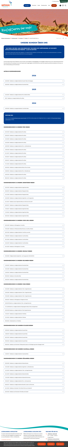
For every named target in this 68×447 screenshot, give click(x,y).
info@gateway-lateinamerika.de (53, 438)
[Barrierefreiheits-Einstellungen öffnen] (60, 5)
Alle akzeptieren (42, 444)
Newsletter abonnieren (6, 439)
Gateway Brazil (64, 1)
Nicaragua (21, 38)
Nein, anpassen (60, 444)
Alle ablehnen (51, 444)
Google (43, 61)
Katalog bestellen (56, 1)
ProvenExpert (35, 61)
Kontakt (26, 38)
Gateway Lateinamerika (5, 38)
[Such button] (65, 5)
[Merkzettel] (63, 5)
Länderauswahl (14, 38)
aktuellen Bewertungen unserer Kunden (19, 118)
